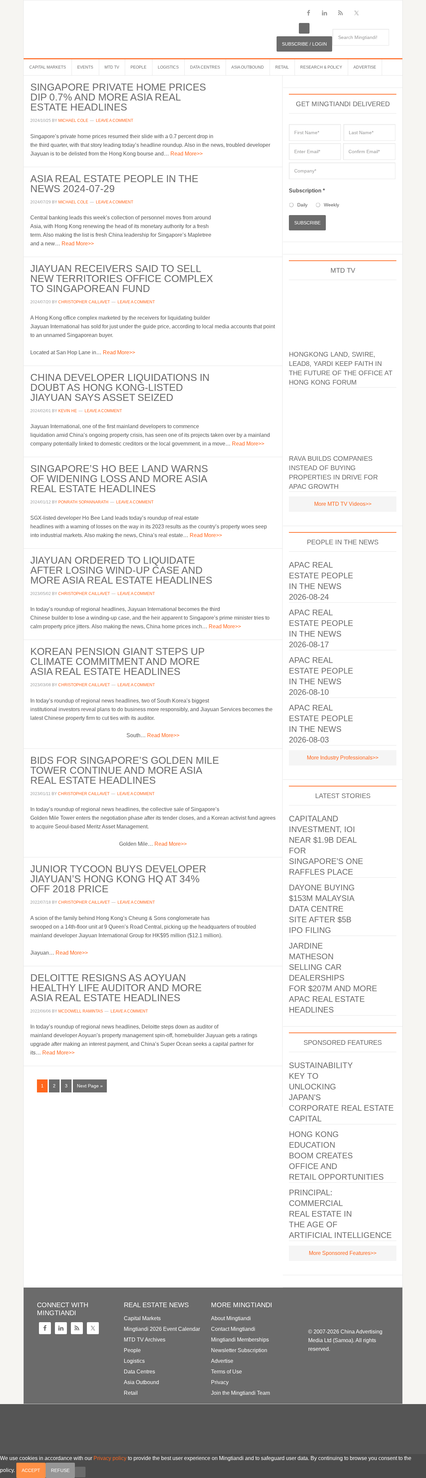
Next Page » (90, 1085)
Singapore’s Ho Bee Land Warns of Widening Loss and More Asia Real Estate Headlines (119, 478)
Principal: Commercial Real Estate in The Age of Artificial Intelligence (340, 1214)
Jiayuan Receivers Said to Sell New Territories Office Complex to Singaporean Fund (121, 278)
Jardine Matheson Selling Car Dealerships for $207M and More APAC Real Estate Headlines (333, 977)
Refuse (60, 1470)
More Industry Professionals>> (342, 757)
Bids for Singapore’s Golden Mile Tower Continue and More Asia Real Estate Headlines (124, 770)
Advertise (222, 1361)
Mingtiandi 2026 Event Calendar (162, 1329)
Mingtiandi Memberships (240, 1339)
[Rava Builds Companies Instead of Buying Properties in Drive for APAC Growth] (342, 419)
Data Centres (139, 1371)
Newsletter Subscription (239, 1350)
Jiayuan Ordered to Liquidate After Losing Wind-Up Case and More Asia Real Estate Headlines (121, 570)
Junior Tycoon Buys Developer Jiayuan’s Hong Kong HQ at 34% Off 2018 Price (118, 878)
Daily (302, 204)
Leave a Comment (114, 120)
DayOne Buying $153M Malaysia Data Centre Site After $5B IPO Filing (322, 909)
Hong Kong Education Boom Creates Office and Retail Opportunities (336, 1155)
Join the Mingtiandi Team (240, 1393)
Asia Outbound (141, 1382)
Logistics (134, 1361)
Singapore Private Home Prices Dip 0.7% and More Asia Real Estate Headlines (118, 97)
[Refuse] (80, 1472)
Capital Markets (142, 1318)
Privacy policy (110, 1458)
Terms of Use (226, 1371)
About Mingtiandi (231, 1318)
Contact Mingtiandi (233, 1329)
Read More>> (186, 153)
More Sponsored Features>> (342, 1253)
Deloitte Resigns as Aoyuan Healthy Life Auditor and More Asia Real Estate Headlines (116, 987)
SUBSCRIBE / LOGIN (304, 44)
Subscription (307, 190)
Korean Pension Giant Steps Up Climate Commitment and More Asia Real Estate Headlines (117, 661)
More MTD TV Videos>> (342, 504)
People (132, 1350)
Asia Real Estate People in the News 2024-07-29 (114, 183)
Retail (131, 1393)
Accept (31, 1470)
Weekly (331, 204)
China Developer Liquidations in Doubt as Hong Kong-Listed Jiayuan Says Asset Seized (120, 387)
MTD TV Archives (144, 1339)
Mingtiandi (150, 23)
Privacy (220, 1382)
